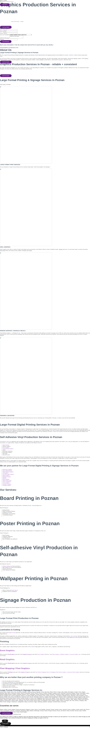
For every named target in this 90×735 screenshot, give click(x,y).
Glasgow (50, 693)
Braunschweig (9, 698)
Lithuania (12, 710)
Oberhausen (62, 698)
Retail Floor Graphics (7, 469)
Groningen (66, 700)
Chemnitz (60, 696)
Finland (56, 709)
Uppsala (2, 700)
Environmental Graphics (7, 448)
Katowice (41, 695)
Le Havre (68, 699)
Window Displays (6, 566)
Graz (35, 698)
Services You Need (4, 34)
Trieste (57, 698)
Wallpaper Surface (6, 476)
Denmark (48, 709)
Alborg (25, 701)
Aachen (18, 698)
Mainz (16, 700)
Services (4, 8)
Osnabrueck (14, 701)
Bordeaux (80, 698)
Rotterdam (63, 693)
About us (4, 10)
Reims (39, 700)
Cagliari (57, 700)
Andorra (6, 709)
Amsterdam (27, 693)
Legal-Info (4, 16)
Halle (84, 696)
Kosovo (87, 709)
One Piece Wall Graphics (8, 474)
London (1, 692)
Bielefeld (64, 695)
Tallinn (77, 694)
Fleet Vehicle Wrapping (40, 672)
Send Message (5, 41)
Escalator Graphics (6, 484)
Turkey (17, 712)
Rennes (54, 699)
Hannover (24, 694)
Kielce (75, 698)
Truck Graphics (5, 483)
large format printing (15, 21)
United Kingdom (23, 712)
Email (1, 31)
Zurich (51, 695)
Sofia (62, 692)
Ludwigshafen (21, 701)
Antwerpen (52, 694)
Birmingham (71, 692)
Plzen (1, 701)
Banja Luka (62, 699)
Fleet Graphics (23, 668)
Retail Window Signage (54, 663)
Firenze (13, 695)
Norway (42, 710)
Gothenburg (57, 694)
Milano (51, 692)
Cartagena (81, 700)
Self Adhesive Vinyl (4, 441)
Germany (65, 709)
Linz (17, 699)
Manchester (73, 694)
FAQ (3, 11)
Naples (65, 692)
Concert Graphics (74, 654)
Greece (69, 709)
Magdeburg (39, 698)
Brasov (68, 695)
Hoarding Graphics (6, 485)
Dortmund (68, 693)
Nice (44, 695)
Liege (71, 699)
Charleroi (5, 699)
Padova (72, 698)
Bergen (53, 698)
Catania (47, 695)
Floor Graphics (5, 447)
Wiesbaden (36, 696)
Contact (4, 13)
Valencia (22, 693)
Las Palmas (28, 695)
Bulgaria (28, 709)
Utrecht (46, 698)
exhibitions (71, 55)
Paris (15, 692)
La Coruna (31, 698)
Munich (55, 692)
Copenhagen (32, 694)
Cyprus (36, 709)
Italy (84, 709)
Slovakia (72, 710)
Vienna (42, 692)
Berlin (5, 692)
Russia (58, 710)
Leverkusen (30, 701)
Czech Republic (41, 709)
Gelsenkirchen (17, 696)
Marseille (2, 693)
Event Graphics (7, 650)
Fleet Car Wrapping (50, 672)
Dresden (47, 694)
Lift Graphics (5, 473)
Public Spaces (14, 590)
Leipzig (37, 694)
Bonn (86, 695)
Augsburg (80, 696)
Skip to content (3, 0)
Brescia (86, 699)
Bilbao (32, 695)
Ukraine (14, 712)
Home (3, 7)
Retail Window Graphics (7, 471)
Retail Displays (5, 479)
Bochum (2, 695)
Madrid (8, 692)
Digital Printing (12, 632)
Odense (13, 700)
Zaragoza (54, 693)
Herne (49, 700)
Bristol (84, 694)
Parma (4, 701)
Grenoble (55, 701)
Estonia (52, 709)
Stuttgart (73, 693)
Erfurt (35, 699)
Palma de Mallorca (80, 695)
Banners (4, 478)
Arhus (9, 696)
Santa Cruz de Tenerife (24, 699)
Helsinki (2, 694)
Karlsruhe (24, 696)
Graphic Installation (43, 24)
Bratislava (67, 694)
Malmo (64, 696)
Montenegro (37, 710)
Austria (9, 709)
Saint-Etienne (48, 699)
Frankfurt (45, 693)
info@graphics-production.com (9, 47)
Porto (28, 696)
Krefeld (26, 698)
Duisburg (19, 694)
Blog (3, 12)
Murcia (36, 695)
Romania (54, 710)
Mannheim (73, 695)
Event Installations (6, 481)
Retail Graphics (6, 475)
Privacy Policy (5, 15)
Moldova (32, 710)
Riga (6, 693)
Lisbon (87, 693)
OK (5, 720)
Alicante (31, 696)
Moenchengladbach (53, 696)
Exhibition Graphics (64, 654)
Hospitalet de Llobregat (72, 696)
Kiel (44, 698)
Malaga (6, 694)
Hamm (35, 700)
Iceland (77, 709)
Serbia (68, 710)
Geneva (62, 700)
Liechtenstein (6, 710)
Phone (2, 33)
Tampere (75, 699)
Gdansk (63, 694)
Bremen (10, 694)
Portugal (50, 710)
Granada (22, 698)
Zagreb (83, 692)
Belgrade (38, 692)
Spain (80, 710)
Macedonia (23, 710)
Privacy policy (5, 723)
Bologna (6, 695)
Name (1, 30)
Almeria (77, 700)
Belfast (5, 696)
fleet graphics (60, 59)
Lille (70, 700)
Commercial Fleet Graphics (73, 672)
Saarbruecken (7, 700)
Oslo (28, 694)
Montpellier (85, 698)
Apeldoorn (45, 701)
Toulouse (23, 695)
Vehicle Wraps (5, 445)
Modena (53, 700)
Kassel (57, 699)
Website (2, 39)
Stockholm (13, 693)
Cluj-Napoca (59, 695)
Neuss (59, 701)
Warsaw (34, 692)
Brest (12, 696)
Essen (58, 693)
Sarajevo (14, 694)
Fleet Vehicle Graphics (61, 672)
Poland (45, 710)
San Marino (63, 710)
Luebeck (68, 698)
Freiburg (32, 699)
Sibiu (85, 700)
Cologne (76, 692)
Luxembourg (17, 710)
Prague (59, 692)
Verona (87, 696)
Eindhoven (39, 699)
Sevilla (32, 693)
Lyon (81, 694)
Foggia (35, 701)
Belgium (14, 709)
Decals (18, 333)
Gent (50, 698)
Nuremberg (42, 694)
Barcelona (47, 692)
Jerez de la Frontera (28, 700)
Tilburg (79, 699)
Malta (28, 710)
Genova (41, 693)
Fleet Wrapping (7, 668)
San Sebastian (44, 700)
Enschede (63, 701)
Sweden (84, 710)
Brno (10, 695)
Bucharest (19, 692)
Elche (83, 699)
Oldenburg (39, 701)
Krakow (18, 693)
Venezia (2, 696)
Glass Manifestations (7, 470)
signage (21, 21)
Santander (21, 700)
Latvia (1, 710)
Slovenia (77, 710)
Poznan (77, 693)
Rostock (14, 699)
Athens (9, 693)
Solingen (9, 701)
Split (44, 699)
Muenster (42, 696)
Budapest (24, 692)
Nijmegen (50, 701)
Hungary (73, 709)
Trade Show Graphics (54, 654)
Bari (54, 695)
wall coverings (74, 636)
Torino (79, 692)
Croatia (32, 709)
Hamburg (29, 692)
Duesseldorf (82, 693)
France (60, 709)
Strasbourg (2, 698)
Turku (73, 700)
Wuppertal (17, 695)
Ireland (81, 709)
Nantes (14, 698)
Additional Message (5, 38)
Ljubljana (46, 696)
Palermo (36, 693)
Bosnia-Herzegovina (20, 709)
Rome (12, 692)
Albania (1, 709)
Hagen (9, 699)
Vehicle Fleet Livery (6, 480)
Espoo (1, 699)
